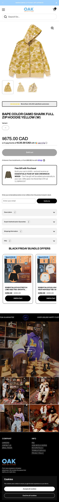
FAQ (33, 442)
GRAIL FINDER (7, 447)
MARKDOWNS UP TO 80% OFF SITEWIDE (29, 2)
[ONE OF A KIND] (28, 10)
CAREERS (5, 442)
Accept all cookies (29, 489)
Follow (29, 351)
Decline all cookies (29, 495)
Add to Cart (18, 298)
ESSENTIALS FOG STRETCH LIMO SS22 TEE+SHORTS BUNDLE (16, 290)
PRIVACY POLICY (38, 453)
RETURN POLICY (37, 447)
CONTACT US (6, 445)
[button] (54, 9)
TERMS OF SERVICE (39, 450)
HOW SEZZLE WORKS (39, 445)
